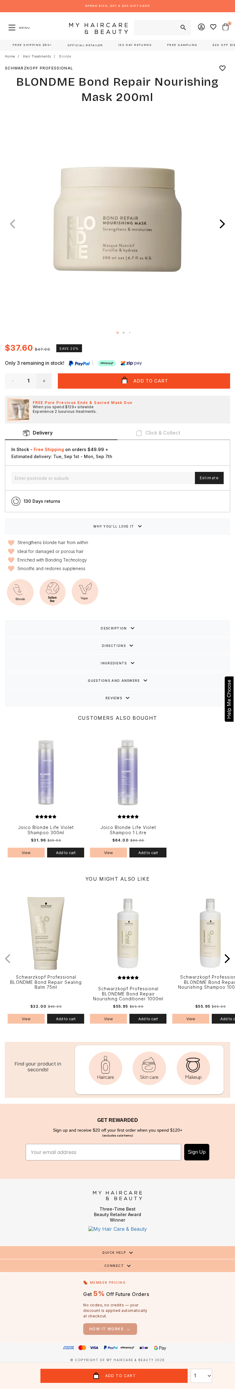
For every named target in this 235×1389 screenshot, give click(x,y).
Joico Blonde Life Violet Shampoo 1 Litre (128, 830)
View (26, 852)
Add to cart (66, 852)
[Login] (201, 27)
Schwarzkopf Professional (39, 68)
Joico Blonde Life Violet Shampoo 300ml (46, 830)
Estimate (209, 478)
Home (10, 56)
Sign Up (197, 1152)
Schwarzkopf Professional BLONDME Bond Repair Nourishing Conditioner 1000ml (128, 994)
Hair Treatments (37, 56)
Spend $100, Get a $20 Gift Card (117, 6)
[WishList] (213, 27)
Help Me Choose (229, 699)
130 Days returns (42, 501)
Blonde (65, 56)
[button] (222, 224)
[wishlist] (222, 68)
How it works (110, 1328)
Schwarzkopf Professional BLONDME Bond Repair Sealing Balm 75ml (46, 982)
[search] (182, 27)
